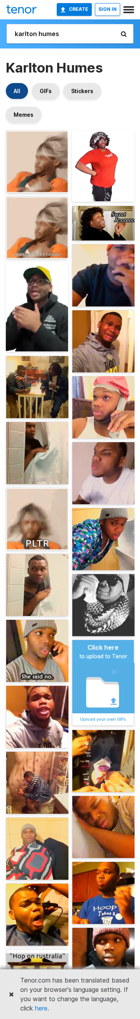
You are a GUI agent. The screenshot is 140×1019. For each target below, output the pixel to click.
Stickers (82, 91)
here (41, 1008)
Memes (23, 114)
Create (78, 9)
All (17, 91)
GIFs (46, 91)
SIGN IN (107, 9)
